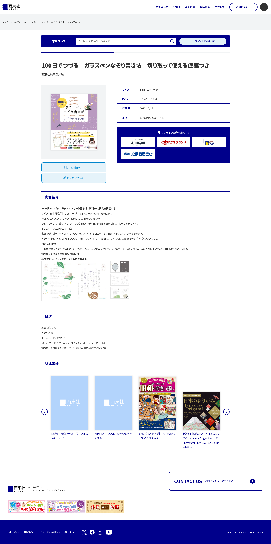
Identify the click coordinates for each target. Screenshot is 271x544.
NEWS (176, 7)
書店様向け (14, 532)
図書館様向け (30, 532)
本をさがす (162, 7)
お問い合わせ (243, 7)
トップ (5, 22)
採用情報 (205, 7)
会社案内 (190, 7)
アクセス (219, 7)
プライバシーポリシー (50, 532)
